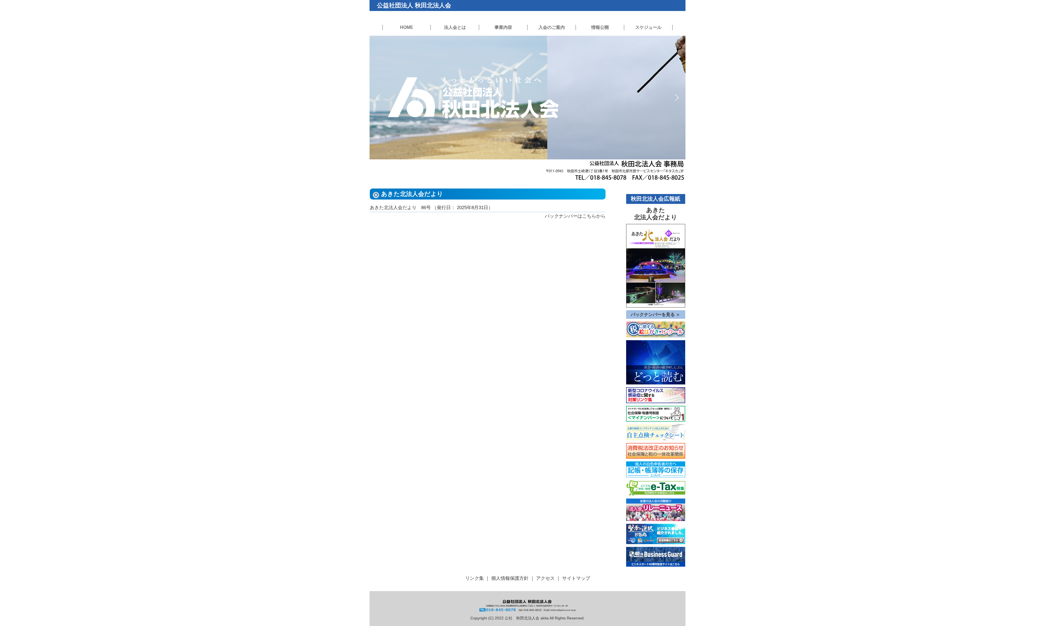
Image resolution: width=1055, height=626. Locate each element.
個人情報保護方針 (510, 578)
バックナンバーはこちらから (575, 216)
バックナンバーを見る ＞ (655, 314)
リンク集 (474, 578)
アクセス (545, 578)
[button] (378, 97)
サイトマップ (576, 578)
